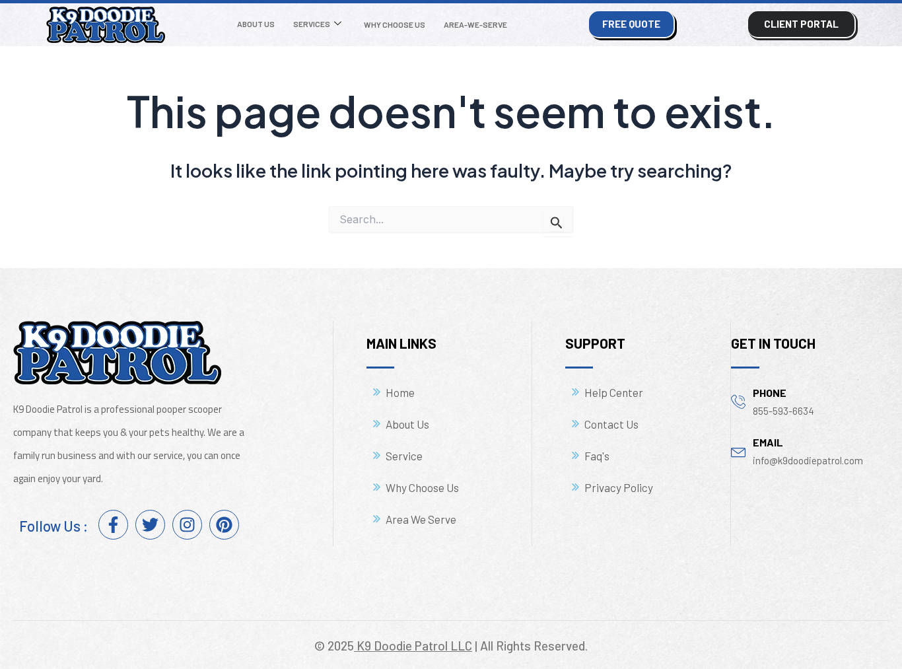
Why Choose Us (394, 24)
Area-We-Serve (475, 24)
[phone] (738, 401)
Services (311, 23)
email (768, 442)
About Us (256, 23)
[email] (738, 450)
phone (769, 392)
